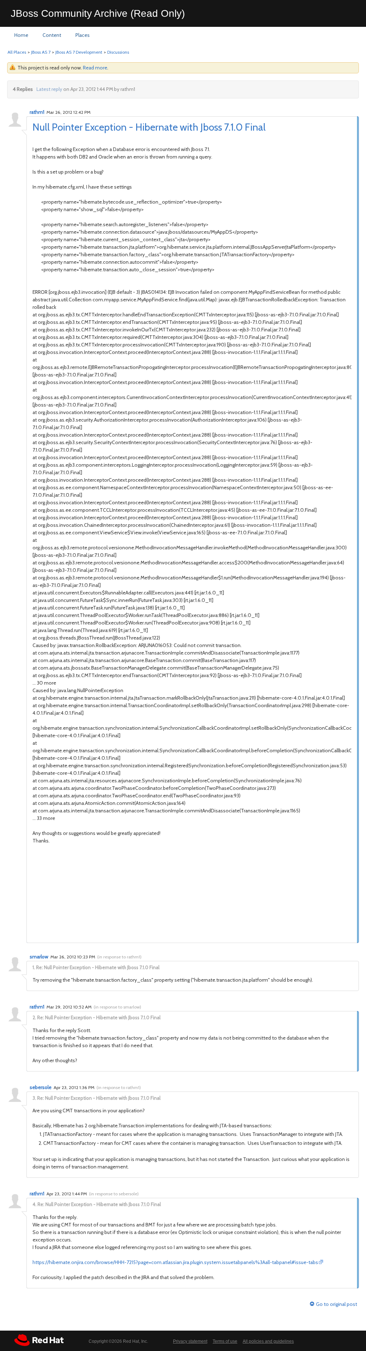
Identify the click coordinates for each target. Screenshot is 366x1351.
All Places (17, 52)
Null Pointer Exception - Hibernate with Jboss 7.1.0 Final (149, 127)
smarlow (39, 956)
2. (34, 1017)
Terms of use (225, 1341)
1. (34, 967)
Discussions (118, 52)
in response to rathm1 (119, 956)
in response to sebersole (113, 1193)
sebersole (40, 1087)
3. (34, 1098)
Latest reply (49, 89)
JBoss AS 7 (40, 52)
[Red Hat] (39, 1340)
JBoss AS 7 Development (78, 52)
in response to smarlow (117, 1007)
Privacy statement (190, 1341)
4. (34, 1204)
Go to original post (336, 1304)
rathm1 (37, 112)
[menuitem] (21, 35)
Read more (95, 67)
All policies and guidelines (268, 1341)
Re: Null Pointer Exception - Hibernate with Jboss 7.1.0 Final (97, 967)
